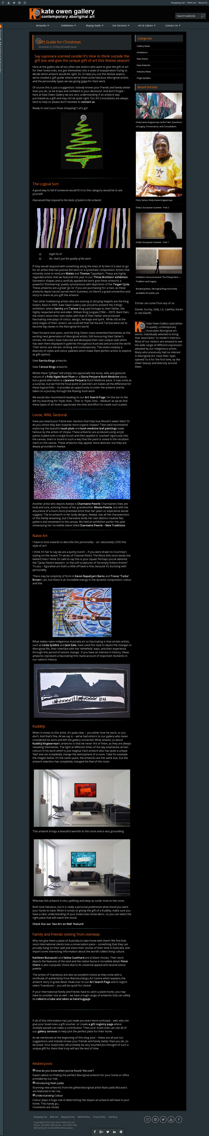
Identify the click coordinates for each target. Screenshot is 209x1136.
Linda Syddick (50, 645)
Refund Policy (84, 1117)
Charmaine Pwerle (88, 504)
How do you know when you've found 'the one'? (64, 1070)
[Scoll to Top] (204, 1130)
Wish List (191, 2)
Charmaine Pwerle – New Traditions (102, 525)
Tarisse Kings (47, 367)
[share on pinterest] (121, 1132)
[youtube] (8, 2)
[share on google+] (101, 1132)
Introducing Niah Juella (49, 1083)
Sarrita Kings (47, 360)
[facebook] (3, 2)
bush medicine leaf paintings (98, 428)
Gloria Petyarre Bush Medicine (100, 376)
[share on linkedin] (114, 1132)
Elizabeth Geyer (69, 46)
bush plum (67, 428)
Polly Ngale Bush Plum (61, 376)
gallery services (47, 1031)
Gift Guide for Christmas (59, 42)
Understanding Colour (49, 1095)
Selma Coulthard (74, 957)
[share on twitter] (108, 1132)
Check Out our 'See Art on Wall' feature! (58, 924)
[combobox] (190, 16)
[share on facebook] (94, 1132)
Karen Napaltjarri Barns (90, 576)
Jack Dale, (71, 645)
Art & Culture (145, 25)
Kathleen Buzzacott (45, 957)
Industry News (144, 71)
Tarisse (73, 308)
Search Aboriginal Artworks (3, 51)
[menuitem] (43, 25)
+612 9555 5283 (69, 1125)
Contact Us (171, 25)
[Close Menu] (2, 26)
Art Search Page (95, 397)
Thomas (85, 273)
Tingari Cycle (121, 284)
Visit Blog (112, 1117)
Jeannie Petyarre (76, 380)
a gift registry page (100, 1024)
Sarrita (58, 308)
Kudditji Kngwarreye (45, 743)
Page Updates (144, 77)
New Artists (142, 58)
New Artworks (144, 65)
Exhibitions (67, 25)
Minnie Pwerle (103, 507)
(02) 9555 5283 (48, 1125)
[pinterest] (19, 2)
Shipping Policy (68, 1117)
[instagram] (24, 2)
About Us (202, 2)
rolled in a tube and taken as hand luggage (63, 999)
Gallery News (143, 46)
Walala (70, 273)
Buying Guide (93, 25)
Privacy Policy (99, 1117)
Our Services (119, 25)
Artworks (41, 25)
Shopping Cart (178, 2)
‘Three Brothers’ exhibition (110, 277)
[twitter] (14, 2)
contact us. (88, 102)
